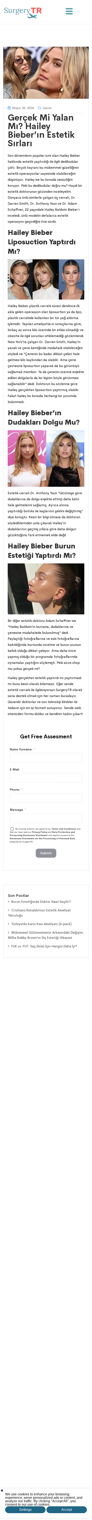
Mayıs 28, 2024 (23, 108)
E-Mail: (15, 769)
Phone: (15, 789)
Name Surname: (21, 749)
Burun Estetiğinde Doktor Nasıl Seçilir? (41, 902)
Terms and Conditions (64, 828)
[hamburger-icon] (69, 12)
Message (16, 810)
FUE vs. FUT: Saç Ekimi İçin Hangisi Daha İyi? (44, 946)
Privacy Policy (39, 832)
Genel (47, 108)
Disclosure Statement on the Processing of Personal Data (42, 838)
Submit (46, 853)
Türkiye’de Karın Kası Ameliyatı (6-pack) (41, 924)
